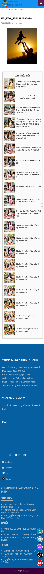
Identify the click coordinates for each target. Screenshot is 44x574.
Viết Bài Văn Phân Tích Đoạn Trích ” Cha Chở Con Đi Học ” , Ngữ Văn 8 (28, 110)
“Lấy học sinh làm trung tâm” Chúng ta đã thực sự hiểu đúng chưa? (28, 84)
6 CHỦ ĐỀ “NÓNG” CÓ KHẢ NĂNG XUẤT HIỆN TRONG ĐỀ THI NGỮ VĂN (28, 135)
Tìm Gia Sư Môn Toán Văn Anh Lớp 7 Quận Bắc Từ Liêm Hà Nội (28, 213)
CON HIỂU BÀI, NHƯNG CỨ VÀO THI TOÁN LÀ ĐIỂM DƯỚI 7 (28, 174)
